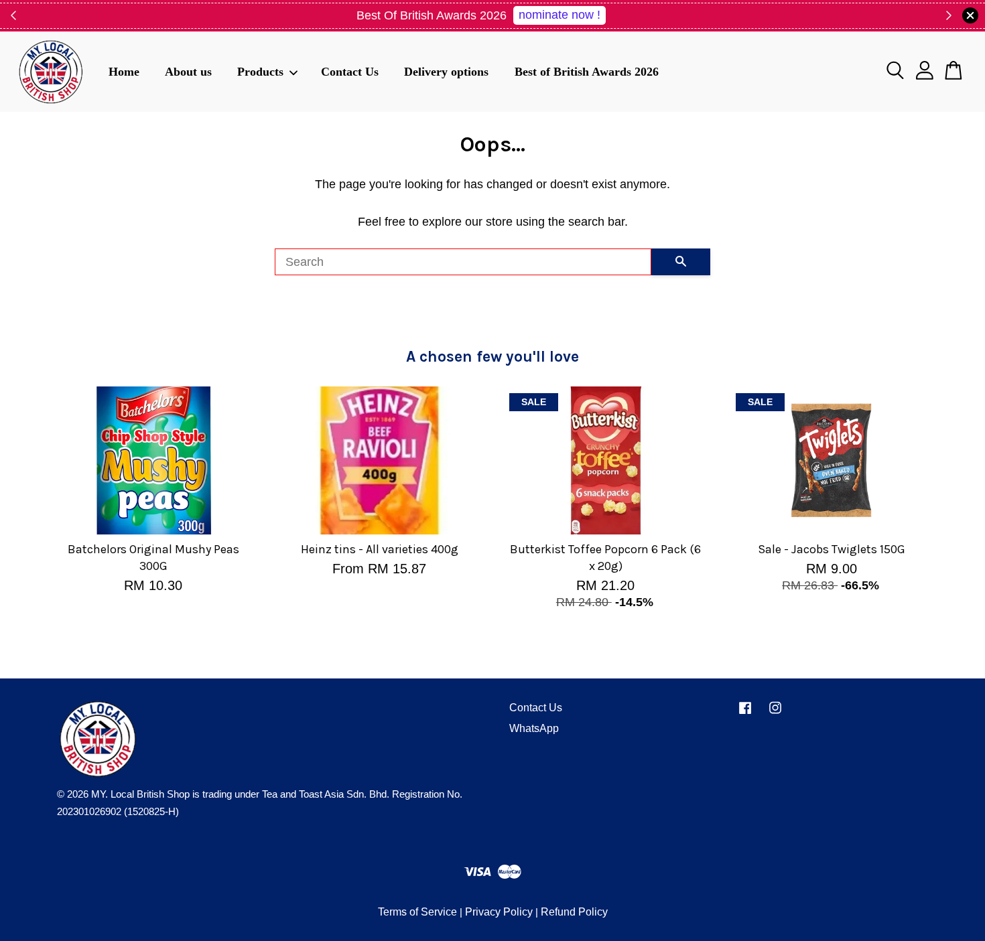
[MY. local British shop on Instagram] (775, 713)
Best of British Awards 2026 (587, 71)
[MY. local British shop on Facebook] (745, 713)
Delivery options (446, 71)
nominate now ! (559, 14)
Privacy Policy (499, 912)
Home (124, 71)
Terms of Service (417, 912)
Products (260, 71)
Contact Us (350, 71)
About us (188, 71)
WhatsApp (534, 728)
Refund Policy (574, 912)
